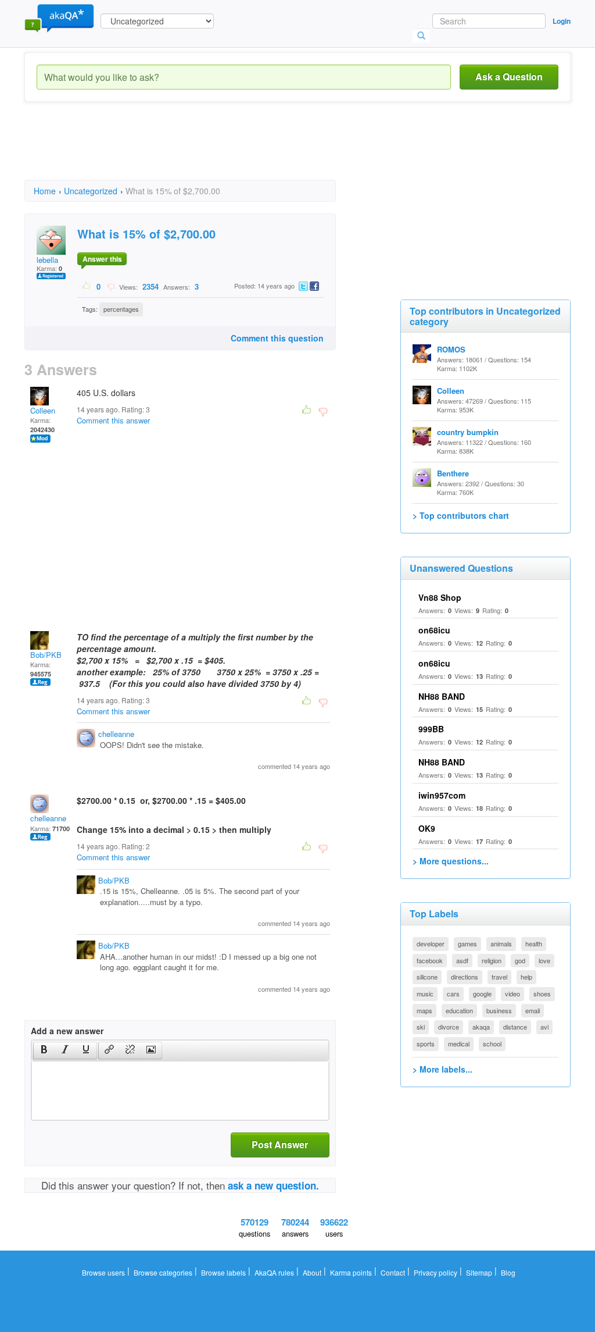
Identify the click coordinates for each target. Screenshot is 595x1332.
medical (458, 1043)
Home (45, 191)
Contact (393, 1272)
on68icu (434, 630)
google (482, 993)
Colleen (42, 410)
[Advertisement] (235, 151)
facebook (430, 960)
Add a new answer (67, 1031)
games (467, 943)
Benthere (453, 473)
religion (491, 960)
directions (464, 976)
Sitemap (479, 1272)
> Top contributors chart (461, 515)
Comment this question (277, 338)
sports (426, 1043)
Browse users (103, 1272)
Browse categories (163, 1272)
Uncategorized (90, 191)
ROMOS (451, 349)
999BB (431, 729)
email (532, 1010)
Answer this (102, 259)
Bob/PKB (46, 654)
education (459, 1010)
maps (424, 1010)
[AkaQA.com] (59, 17)
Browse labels (223, 1272)
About (312, 1272)
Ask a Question (509, 76)
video (512, 993)
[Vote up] (87, 286)
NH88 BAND (441, 696)
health (533, 943)
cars (453, 993)
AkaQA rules (274, 1272)
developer (431, 943)
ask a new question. (273, 1185)
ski (421, 1026)
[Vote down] (111, 286)
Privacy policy (435, 1272)
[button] (44, 1050)
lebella (47, 259)
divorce (448, 1026)
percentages (121, 309)
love (544, 960)
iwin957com (441, 795)
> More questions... (451, 861)
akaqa (481, 1026)
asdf (462, 960)
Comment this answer (113, 420)
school (492, 1043)
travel (499, 976)
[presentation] (44, 1050)
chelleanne (116, 733)
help (526, 976)
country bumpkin (468, 431)
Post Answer (280, 1144)
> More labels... (442, 1069)
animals (501, 943)
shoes (542, 993)
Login (562, 21)
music (425, 993)
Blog (508, 1272)
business (499, 1010)
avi (544, 1026)
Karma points (351, 1272)
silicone (427, 976)
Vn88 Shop (439, 597)
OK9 (426, 828)
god (520, 960)
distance (515, 1026)
